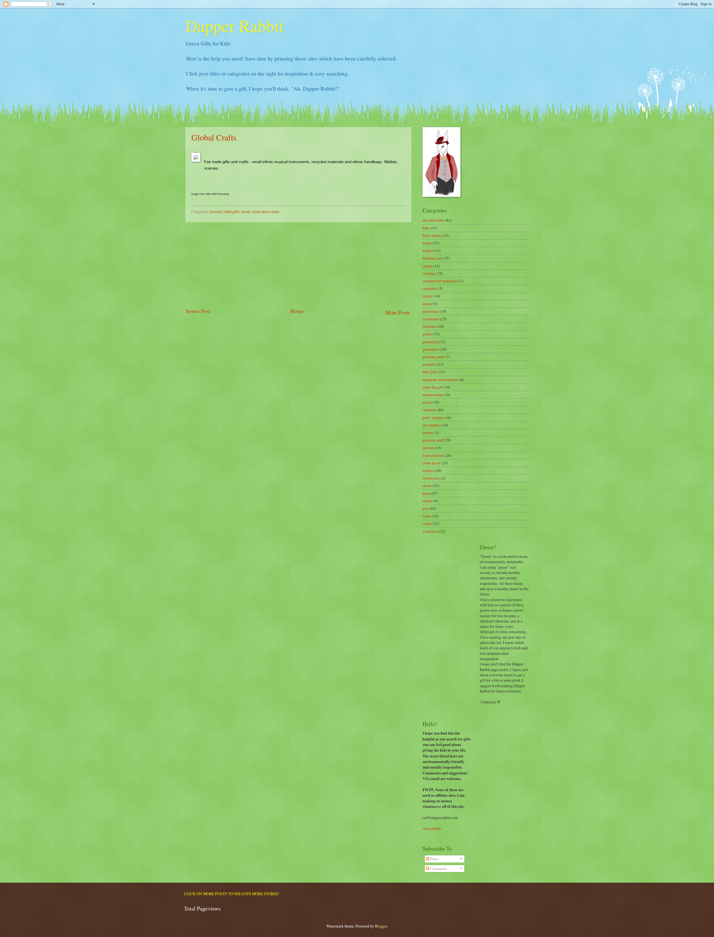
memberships (433, 394)
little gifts (232, 211)
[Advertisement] (298, 264)
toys (426, 508)
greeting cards (433, 356)
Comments (438, 868)
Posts (433, 858)
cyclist (428, 296)
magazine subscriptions (441, 379)
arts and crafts (433, 220)
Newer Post (197, 311)
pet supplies (432, 425)
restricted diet (433, 455)
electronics (431, 311)
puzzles (428, 447)
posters (428, 432)
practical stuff (433, 440)
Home (297, 311)
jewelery (216, 211)
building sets (432, 258)
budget (428, 250)
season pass (431, 478)
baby (426, 228)
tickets (428, 500)
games (427, 333)
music (245, 211)
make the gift (433, 387)
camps (427, 265)
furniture (429, 326)
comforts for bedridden (440, 281)
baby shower (432, 235)
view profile (432, 828)
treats (427, 516)
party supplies (433, 417)
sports (427, 485)
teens (275, 211)
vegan (427, 523)
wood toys (430, 531)
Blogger (381, 926)
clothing (429, 273)
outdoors (429, 409)
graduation (431, 349)
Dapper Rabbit (234, 25)
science (428, 470)
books (427, 243)
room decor (261, 211)
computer (430, 288)
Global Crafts (214, 137)
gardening (430, 341)
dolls (426, 303)
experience (431, 318)
